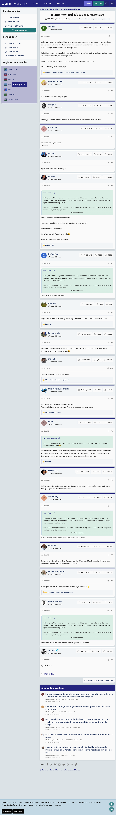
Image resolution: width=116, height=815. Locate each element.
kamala (74, 19)
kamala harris (84, 19)
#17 (111, 611)
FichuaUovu (13, 22)
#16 (111, 581)
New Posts (61, 3)
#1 (112, 36)
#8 (112, 312)
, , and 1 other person (65, 72)
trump (101, 19)
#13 (111, 480)
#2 (112, 91)
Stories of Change (16, 26)
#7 (112, 263)
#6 (112, 186)
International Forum (52, 702)
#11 (112, 398)
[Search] (112, 3)
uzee (107, 19)
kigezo (94, 19)
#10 (111, 368)
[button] (106, 3)
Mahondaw (49, 674)
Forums (36, 3)
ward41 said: (48, 193)
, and (60, 592)
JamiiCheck (13, 18)
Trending (48, 3)
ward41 (50, 19)
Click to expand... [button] (77, 213)
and (57, 380)
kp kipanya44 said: (51, 438)
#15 (111, 555)
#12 (111, 431)
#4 (112, 137)
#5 (112, 163)
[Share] (109, 36)
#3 (112, 114)
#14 (111, 506)
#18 (111, 660)
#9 (112, 343)
